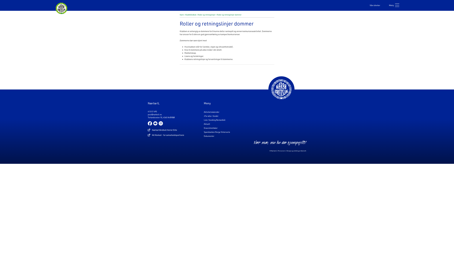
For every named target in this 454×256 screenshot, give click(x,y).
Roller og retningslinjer (206, 15)
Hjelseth (303, 151)
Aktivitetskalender (211, 112)
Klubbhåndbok (190, 15)
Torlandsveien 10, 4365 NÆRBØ (161, 117)
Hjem (182, 15)
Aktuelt (207, 124)
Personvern (282, 151)
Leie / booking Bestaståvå (214, 120)
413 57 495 (152, 111)
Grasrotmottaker (211, 128)
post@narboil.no (155, 114)
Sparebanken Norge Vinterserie (217, 132)
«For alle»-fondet (211, 116)
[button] (393, 5)
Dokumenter (209, 136)
